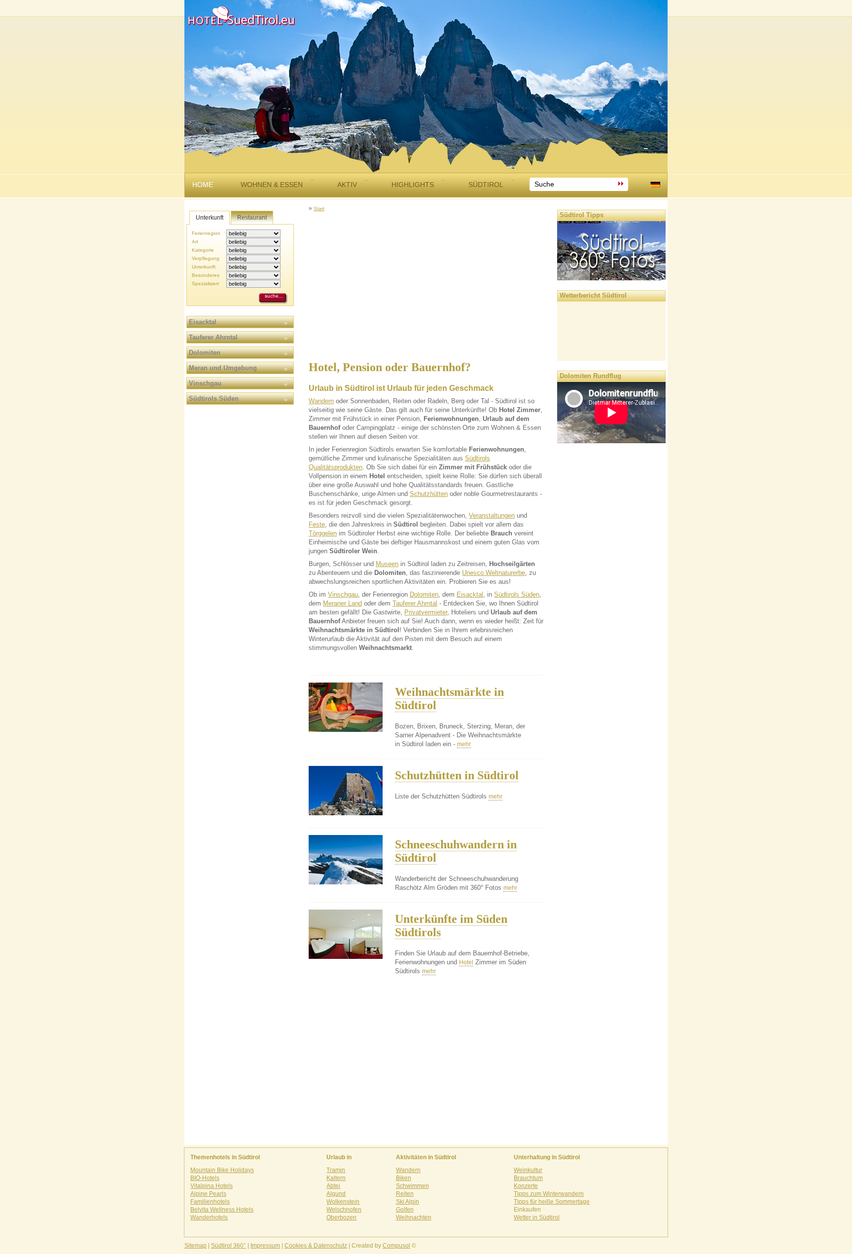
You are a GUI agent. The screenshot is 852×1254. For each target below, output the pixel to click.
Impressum (265, 1245)
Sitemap (195, 1245)
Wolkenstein (342, 1201)
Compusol (396, 1245)
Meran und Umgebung (223, 368)
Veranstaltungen (492, 515)
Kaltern (336, 1178)
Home (202, 185)
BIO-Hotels (204, 1178)
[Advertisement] (426, 282)
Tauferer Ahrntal (414, 603)
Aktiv (347, 185)
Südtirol (485, 185)
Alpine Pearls (208, 1193)
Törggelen (323, 533)
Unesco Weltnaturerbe (493, 572)
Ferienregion (206, 233)
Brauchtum (528, 1178)
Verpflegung (205, 258)
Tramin (335, 1170)
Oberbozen (341, 1217)
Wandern (321, 401)
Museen (387, 564)
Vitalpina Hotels (211, 1185)
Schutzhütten (429, 493)
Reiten (405, 1193)
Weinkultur (528, 1170)
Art (195, 241)
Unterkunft (209, 217)
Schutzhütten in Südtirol (457, 775)
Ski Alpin (407, 1201)
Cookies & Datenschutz (315, 1245)
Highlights (412, 185)
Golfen (405, 1209)
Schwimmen (412, 1185)
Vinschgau (343, 594)
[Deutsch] (655, 184)
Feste (317, 524)
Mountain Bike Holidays (222, 1170)
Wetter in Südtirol (537, 1217)
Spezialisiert (205, 283)
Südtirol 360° (228, 1245)
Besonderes (205, 275)
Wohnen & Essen (272, 185)
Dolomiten (424, 594)
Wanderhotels (209, 1217)
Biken (403, 1178)
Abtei (333, 1185)
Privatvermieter (425, 612)
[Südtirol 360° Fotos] (611, 277)
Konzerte (526, 1185)
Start (319, 208)
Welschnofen (343, 1209)
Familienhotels (210, 1201)
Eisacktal (470, 594)
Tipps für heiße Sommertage (552, 1201)
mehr (464, 744)
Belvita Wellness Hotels (221, 1209)
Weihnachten (413, 1217)
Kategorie (203, 250)
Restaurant (252, 217)
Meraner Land (342, 603)
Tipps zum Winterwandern (549, 1193)
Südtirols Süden (516, 594)
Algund (336, 1193)
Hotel (466, 962)
